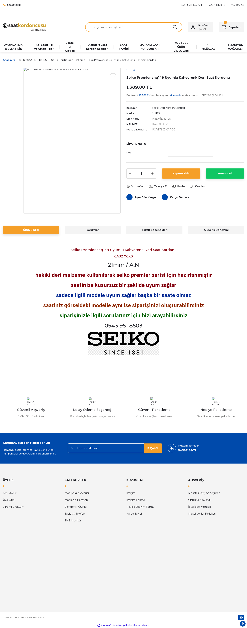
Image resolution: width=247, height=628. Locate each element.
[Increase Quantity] (152, 173)
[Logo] (24, 27)
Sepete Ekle (181, 173)
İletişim (130, 493)
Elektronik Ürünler (76, 506)
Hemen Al (225, 173)
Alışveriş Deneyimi (216, 230)
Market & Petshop (76, 500)
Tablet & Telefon (75, 513)
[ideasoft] (104, 625)
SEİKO (156, 113)
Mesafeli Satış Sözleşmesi (204, 493)
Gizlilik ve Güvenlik (199, 500)
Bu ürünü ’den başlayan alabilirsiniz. (174, 95)
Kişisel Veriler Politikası (202, 513)
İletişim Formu (135, 500)
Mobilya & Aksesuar (77, 493)
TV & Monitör (73, 520)
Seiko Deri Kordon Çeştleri (168, 107)
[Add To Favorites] (113, 75)
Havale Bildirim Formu (140, 506)
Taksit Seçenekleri (154, 230)
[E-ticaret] (123, 625)
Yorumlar (92, 230)
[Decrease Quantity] (130, 173)
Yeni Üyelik (9, 493)
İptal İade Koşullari (199, 506)
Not (128, 152)
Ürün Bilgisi (31, 230)
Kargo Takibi (134, 513)
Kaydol (152, 448)
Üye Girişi (8, 500)
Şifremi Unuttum (13, 506)
